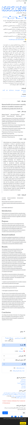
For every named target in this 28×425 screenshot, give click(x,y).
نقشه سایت (23, 388)
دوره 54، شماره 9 (9, 338)
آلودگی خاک (23, 96)
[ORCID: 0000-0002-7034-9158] (16, 18)
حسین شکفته (20, 18)
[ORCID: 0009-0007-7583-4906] (8, 18)
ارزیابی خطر (23, 90)
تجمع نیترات (17, 90)
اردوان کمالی (5, 17)
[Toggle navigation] (14, 3)
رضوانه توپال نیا (14, 17)
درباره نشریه (23, 381)
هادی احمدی (11, 18)
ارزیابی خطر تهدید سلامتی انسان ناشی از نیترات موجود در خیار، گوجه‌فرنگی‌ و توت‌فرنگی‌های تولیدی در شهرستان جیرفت (14, 8)
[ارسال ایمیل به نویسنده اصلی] (20, 16)
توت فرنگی (11, 90)
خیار (7, 90)
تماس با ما (24, 386)
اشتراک (5, 413)
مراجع (21, 331)
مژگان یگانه (24, 17)
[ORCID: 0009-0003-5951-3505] (10, 16)
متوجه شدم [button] (23, 423)
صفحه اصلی (23, 380)
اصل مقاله (19, 351)
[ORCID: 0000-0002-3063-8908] (25, 18)
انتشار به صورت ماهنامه (21, 398)
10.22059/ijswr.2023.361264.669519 (16, 40)
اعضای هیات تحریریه (21, 383)
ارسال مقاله (23, 384)
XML (22, 349)
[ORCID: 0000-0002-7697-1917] (19, 16)
